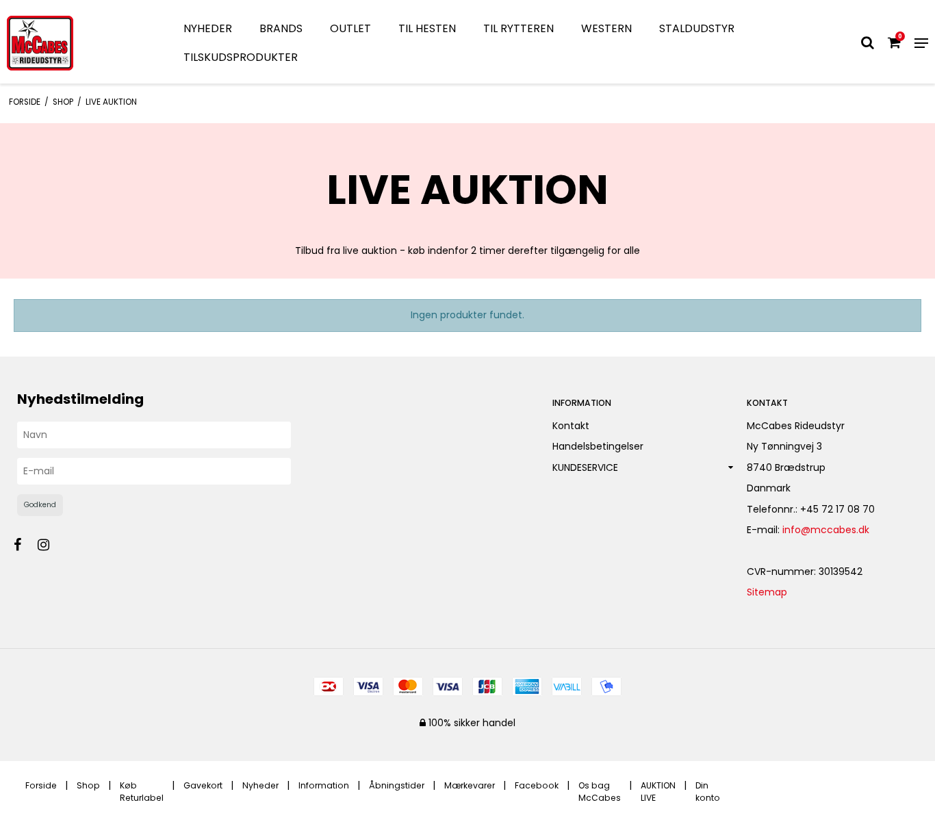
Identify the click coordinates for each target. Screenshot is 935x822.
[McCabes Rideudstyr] (78, 43)
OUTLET (350, 28)
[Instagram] (50, 544)
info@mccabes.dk (825, 530)
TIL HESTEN (427, 28)
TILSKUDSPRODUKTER (240, 57)
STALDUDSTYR (696, 28)
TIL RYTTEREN (518, 28)
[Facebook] (24, 544)
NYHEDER (207, 28)
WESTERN (606, 28)
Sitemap (767, 592)
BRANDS (281, 28)
